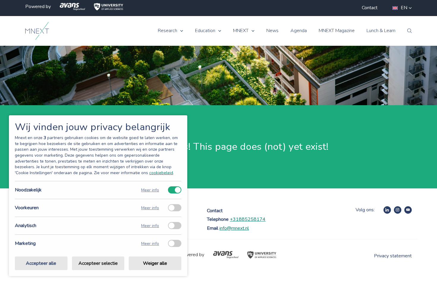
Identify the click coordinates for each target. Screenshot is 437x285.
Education (205, 31)
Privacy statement (393, 256)
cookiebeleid (161, 173)
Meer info (150, 190)
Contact (370, 7)
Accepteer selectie (98, 263)
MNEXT (241, 31)
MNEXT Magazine (337, 31)
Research (167, 31)
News (272, 31)
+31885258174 (247, 219)
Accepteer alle (41, 263)
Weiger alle (155, 263)
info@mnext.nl (234, 228)
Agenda (298, 31)
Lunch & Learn (381, 31)
